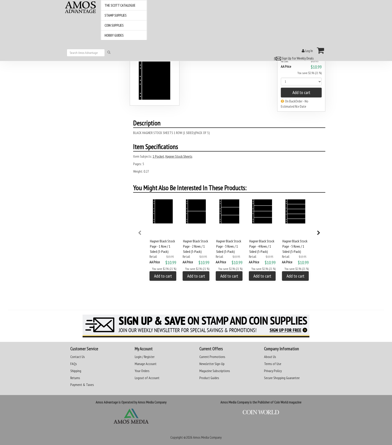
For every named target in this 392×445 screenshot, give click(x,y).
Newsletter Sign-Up (212, 363)
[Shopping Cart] (320, 50)
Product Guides (209, 377)
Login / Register (144, 356)
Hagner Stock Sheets (178, 156)
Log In (309, 50)
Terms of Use (272, 363)
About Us (270, 356)
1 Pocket (158, 156)
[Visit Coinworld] (261, 412)
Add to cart (301, 92)
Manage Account (146, 363)
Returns (75, 377)
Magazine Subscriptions (214, 370)
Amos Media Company (207, 437)
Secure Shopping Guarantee (282, 377)
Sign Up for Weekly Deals (297, 58)
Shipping (75, 370)
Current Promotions (212, 356)
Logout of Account (147, 377)
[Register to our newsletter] (196, 326)
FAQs (73, 363)
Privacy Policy (273, 370)
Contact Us (77, 356)
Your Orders (142, 370)
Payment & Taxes (82, 384)
